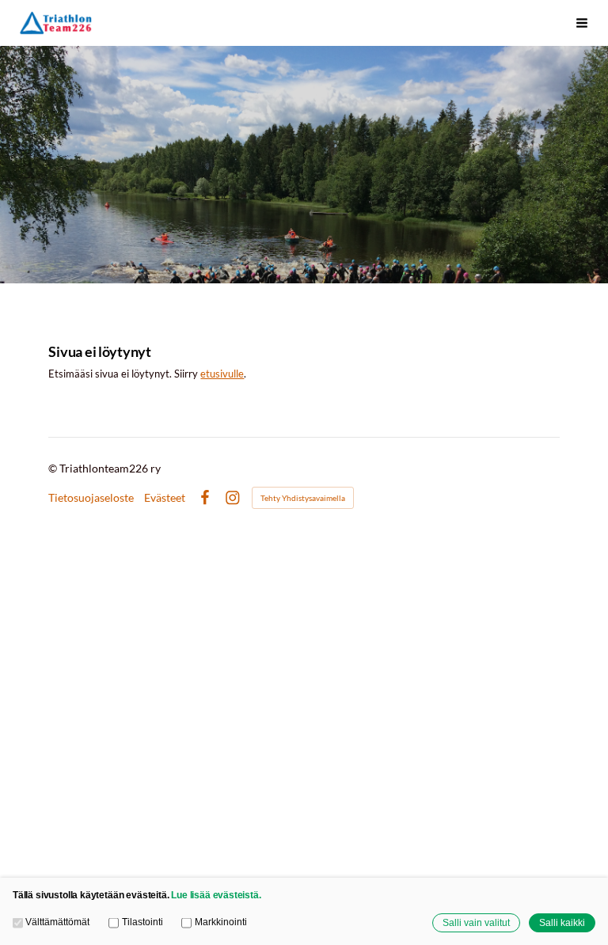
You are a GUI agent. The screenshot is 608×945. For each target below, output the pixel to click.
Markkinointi (220, 922)
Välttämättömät (57, 922)
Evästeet (164, 497)
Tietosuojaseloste (91, 497)
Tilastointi (142, 922)
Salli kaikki (562, 922)
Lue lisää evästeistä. (215, 895)
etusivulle (222, 373)
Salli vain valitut (476, 922)
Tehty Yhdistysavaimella (302, 498)
